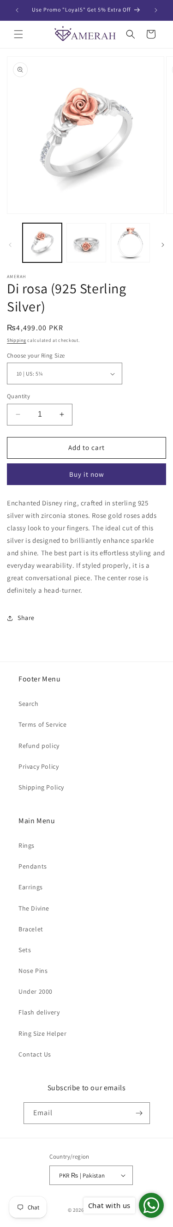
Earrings (30, 887)
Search (28, 703)
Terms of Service (42, 724)
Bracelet (30, 929)
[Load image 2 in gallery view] (86, 242)
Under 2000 (35, 991)
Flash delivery (39, 1012)
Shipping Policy (41, 787)
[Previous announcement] (17, 10)
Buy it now (86, 474)
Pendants (32, 866)
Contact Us (34, 1054)
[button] (18, 34)
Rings (26, 845)
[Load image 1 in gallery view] (42, 242)
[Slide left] (10, 245)
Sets (24, 950)
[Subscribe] (139, 1113)
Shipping (16, 340)
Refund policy (39, 745)
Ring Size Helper (42, 1033)
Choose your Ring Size (36, 355)
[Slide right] (163, 245)
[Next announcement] (156, 10)
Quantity (18, 396)
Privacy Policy (38, 766)
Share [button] (26, 618)
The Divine (33, 908)
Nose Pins (33, 970)
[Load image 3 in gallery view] (130, 242)
